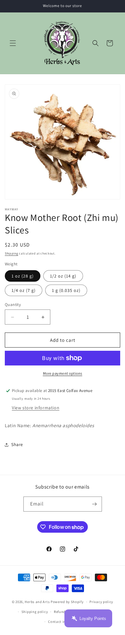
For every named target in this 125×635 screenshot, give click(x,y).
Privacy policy (101, 602)
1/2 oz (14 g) (63, 276)
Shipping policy (34, 611)
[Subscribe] (95, 504)
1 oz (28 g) (23, 276)
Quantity (13, 304)
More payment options (62, 373)
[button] (13, 43)
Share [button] (17, 444)
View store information (35, 408)
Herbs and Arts (37, 602)
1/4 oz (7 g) (24, 290)
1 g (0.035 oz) (66, 290)
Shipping (11, 253)
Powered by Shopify (67, 602)
